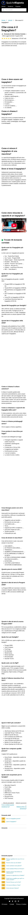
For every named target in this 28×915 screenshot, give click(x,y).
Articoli (3, 6)
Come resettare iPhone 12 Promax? (15, 868)
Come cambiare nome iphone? (14, 865)
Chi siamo (4, 904)
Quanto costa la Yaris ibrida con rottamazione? (14, 872)
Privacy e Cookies (21, 904)
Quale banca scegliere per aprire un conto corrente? (15, 879)
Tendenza (10, 6)
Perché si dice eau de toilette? (13, 862)
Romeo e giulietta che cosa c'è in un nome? (15, 859)
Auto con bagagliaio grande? (13, 818)
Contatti (12, 904)
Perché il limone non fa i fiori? (13, 882)
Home (3, 20)
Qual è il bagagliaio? (11, 821)
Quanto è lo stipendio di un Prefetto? (15, 875)
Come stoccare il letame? (12, 888)
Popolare (18, 6)
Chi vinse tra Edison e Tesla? (13, 885)
